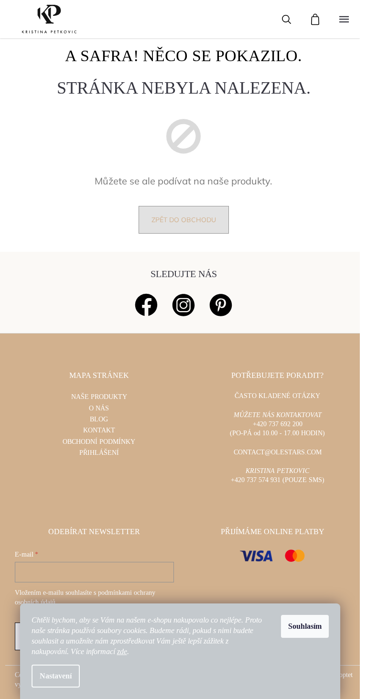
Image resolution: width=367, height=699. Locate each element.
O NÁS (99, 408)
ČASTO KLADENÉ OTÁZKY (277, 395)
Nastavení (56, 676)
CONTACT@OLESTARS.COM (278, 452)
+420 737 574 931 (256, 480)
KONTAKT (99, 430)
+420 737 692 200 (277, 424)
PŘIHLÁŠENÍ (99, 452)
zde (122, 651)
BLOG (99, 419)
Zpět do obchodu (183, 219)
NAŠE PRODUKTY (99, 396)
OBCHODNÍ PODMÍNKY (99, 441)
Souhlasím (305, 626)
